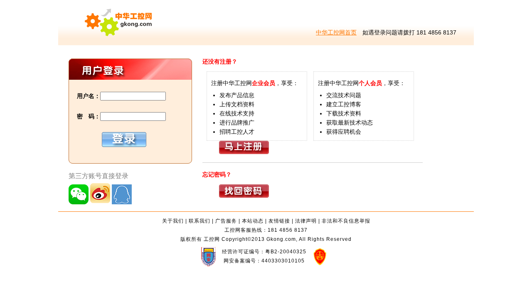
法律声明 (306, 221)
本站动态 (253, 221)
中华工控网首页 (336, 32)
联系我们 (199, 221)
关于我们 (173, 221)
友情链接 (279, 221)
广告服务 (226, 221)
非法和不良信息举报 (346, 221)
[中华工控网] (105, 43)
